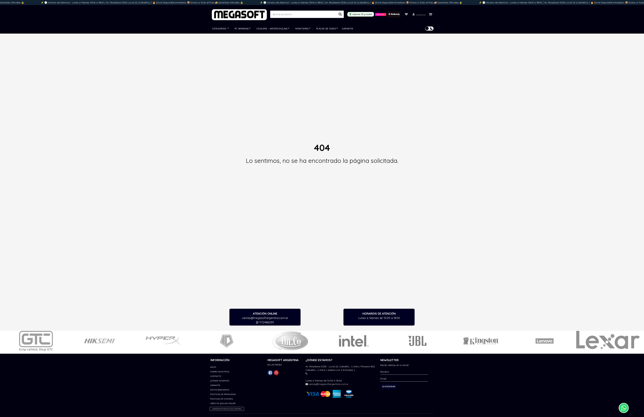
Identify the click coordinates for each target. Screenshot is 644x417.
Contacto (215, 376)
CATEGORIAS (219, 28)
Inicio (213, 367)
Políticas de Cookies (221, 399)
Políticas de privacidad (223, 394)
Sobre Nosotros (219, 371)
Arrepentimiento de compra (227, 409)
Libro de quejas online (223, 403)
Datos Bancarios (219, 389)
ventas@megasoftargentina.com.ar (265, 318)
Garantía (347, 28)
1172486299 (266, 322)
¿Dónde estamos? (219, 380)
